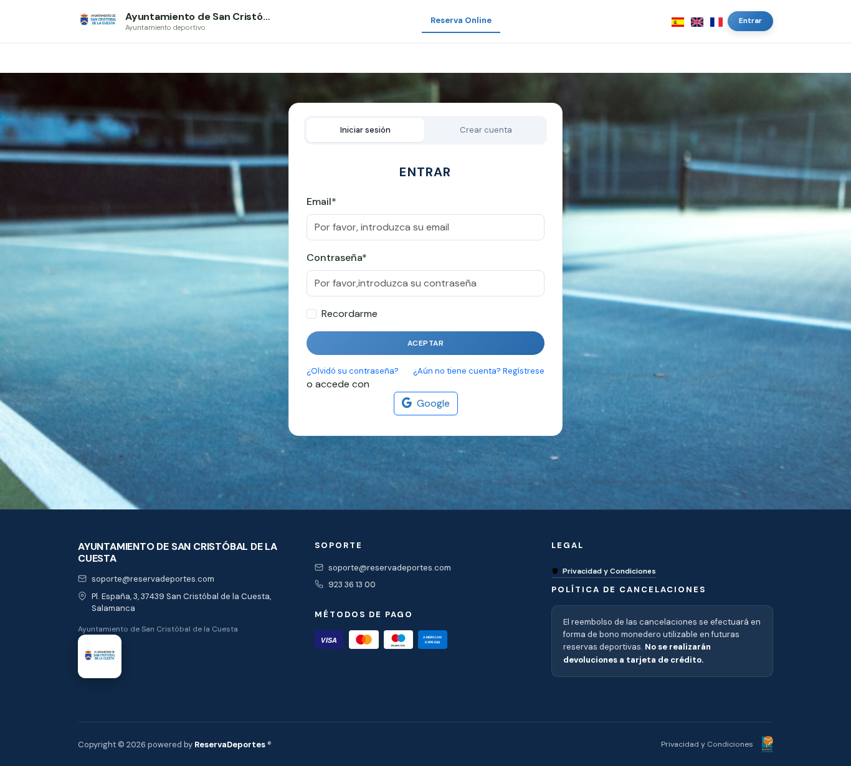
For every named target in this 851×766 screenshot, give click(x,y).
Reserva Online (461, 20)
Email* (321, 201)
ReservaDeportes (229, 744)
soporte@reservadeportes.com (153, 579)
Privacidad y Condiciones (609, 571)
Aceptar (425, 343)
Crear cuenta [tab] (486, 130)
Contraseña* (337, 257)
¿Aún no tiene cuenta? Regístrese (478, 371)
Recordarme (349, 313)
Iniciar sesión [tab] (365, 130)
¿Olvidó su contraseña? (353, 371)
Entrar (750, 21)
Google (433, 403)
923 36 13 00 (352, 584)
